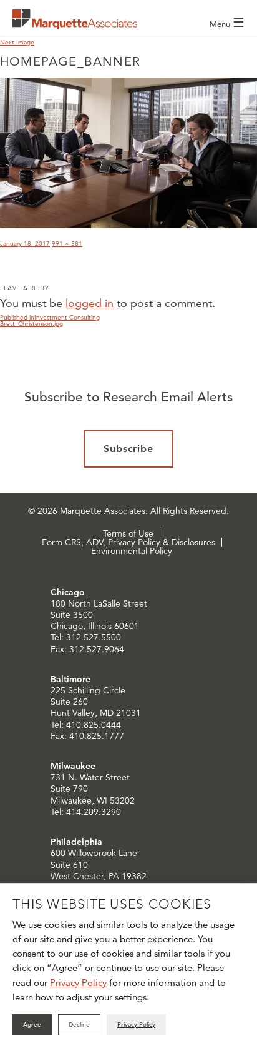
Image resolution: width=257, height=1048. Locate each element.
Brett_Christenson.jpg (31, 324)
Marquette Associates (74, 19)
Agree (32, 1024)
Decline (79, 1024)
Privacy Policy (78, 983)
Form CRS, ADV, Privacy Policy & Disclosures (128, 542)
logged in (89, 303)
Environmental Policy (131, 551)
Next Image (17, 42)
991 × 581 (67, 243)
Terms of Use (128, 533)
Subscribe (129, 449)
